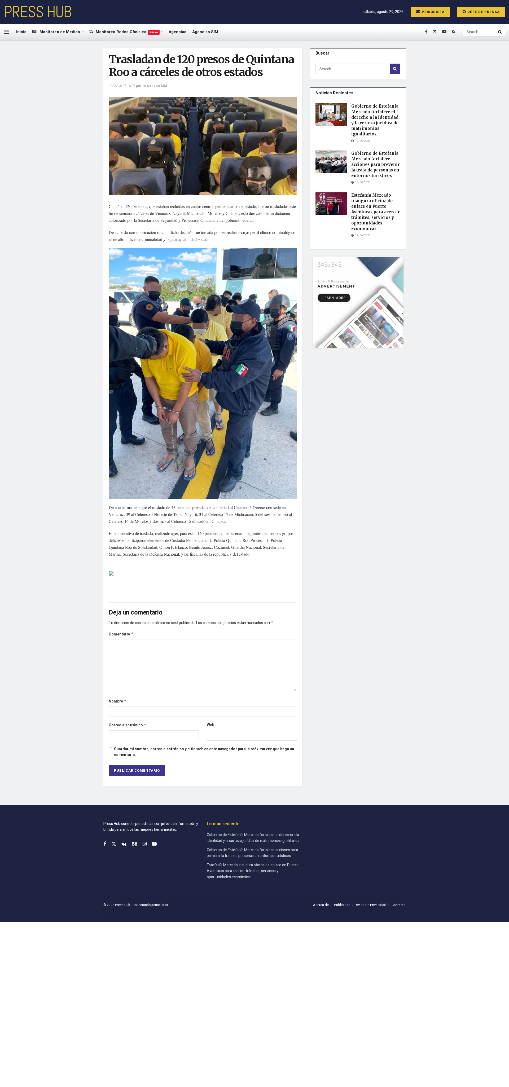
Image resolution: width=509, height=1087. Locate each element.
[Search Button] (500, 32)
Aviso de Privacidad (371, 904)
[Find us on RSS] (453, 32)
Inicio (21, 32)
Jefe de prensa (483, 11)
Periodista (433, 11)
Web (210, 725)
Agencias (177, 32)
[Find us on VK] (123, 844)
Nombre (117, 701)
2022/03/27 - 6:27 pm (125, 85)
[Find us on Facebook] (426, 32)
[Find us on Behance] (134, 844)
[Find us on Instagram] (145, 844)
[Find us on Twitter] (435, 32)
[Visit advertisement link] (203, 582)
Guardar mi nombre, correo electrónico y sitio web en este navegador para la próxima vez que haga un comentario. (204, 752)
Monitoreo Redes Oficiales (127, 32)
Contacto (399, 904)
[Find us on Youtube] (444, 32)
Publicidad (342, 904)
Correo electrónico (127, 725)
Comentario (121, 634)
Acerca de (321, 904)
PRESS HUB (37, 12)
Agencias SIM (205, 32)
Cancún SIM (157, 85)
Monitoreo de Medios (60, 32)
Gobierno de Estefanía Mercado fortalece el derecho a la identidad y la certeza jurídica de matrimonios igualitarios (253, 837)
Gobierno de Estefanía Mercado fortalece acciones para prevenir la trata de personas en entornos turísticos (375, 164)
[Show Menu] (6, 32)
